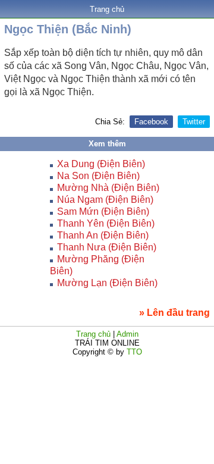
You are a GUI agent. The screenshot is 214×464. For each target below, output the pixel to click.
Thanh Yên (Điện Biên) (106, 223)
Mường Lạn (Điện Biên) (107, 283)
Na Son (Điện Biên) (98, 176)
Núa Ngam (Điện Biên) (105, 200)
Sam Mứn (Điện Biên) (103, 211)
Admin (128, 334)
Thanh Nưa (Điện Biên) (106, 247)
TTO (133, 351)
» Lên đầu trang (174, 313)
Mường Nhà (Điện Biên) (108, 188)
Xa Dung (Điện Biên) (101, 164)
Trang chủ (107, 9)
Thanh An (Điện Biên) (103, 235)
